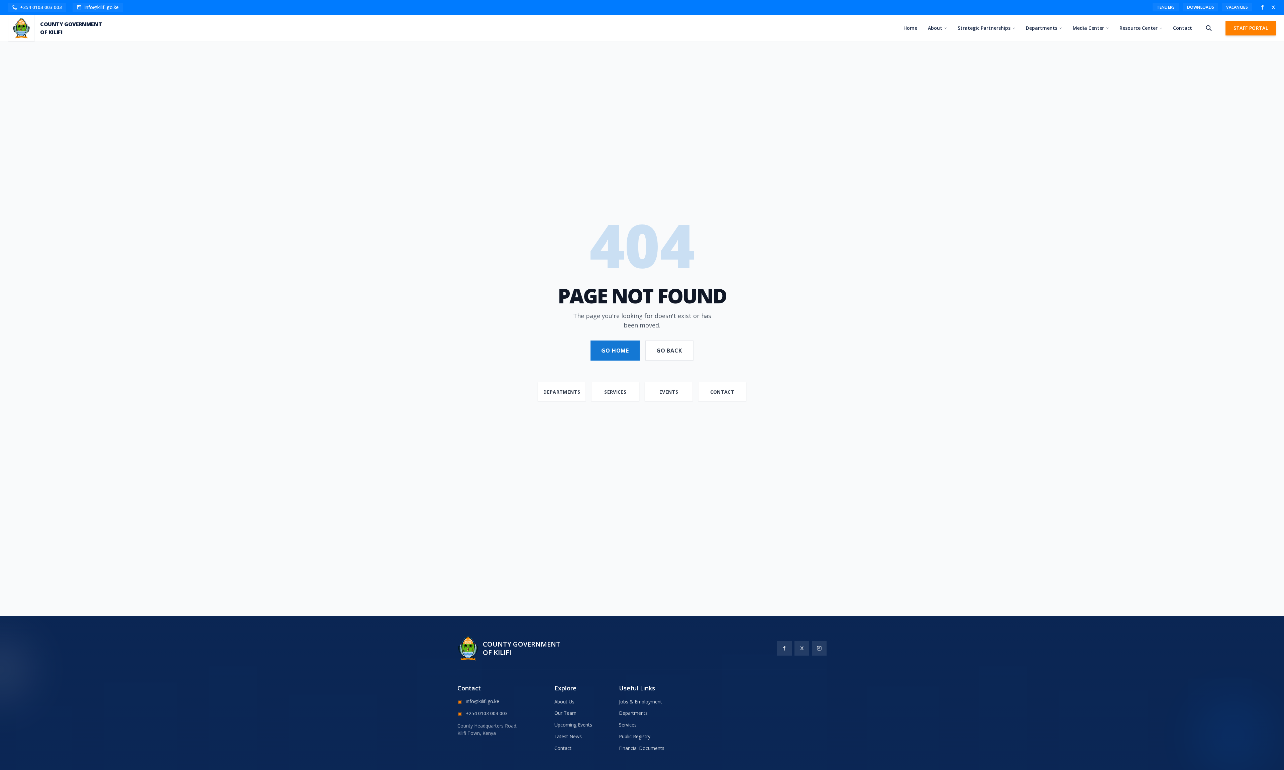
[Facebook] (1262, 7)
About (935, 28)
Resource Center (1138, 28)
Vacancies (1237, 7)
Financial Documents (641, 748)
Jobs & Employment (640, 701)
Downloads (1200, 7)
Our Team (565, 713)
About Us (564, 701)
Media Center (1088, 28)
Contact (1182, 28)
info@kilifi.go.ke (478, 701)
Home (910, 28)
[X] (1273, 7)
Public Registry (634, 736)
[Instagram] (819, 648)
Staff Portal (1251, 28)
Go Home (615, 350)
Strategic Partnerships (984, 28)
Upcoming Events (573, 724)
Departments (1041, 28)
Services (628, 724)
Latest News (568, 736)
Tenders (1166, 7)
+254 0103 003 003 (482, 713)
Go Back (669, 350)
